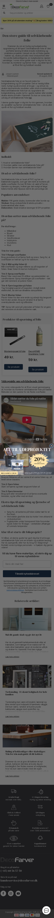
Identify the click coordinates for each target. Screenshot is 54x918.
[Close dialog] (51, 445)
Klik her (27, 459)
